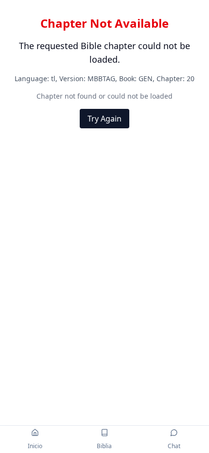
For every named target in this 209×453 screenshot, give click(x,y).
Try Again (104, 118)
